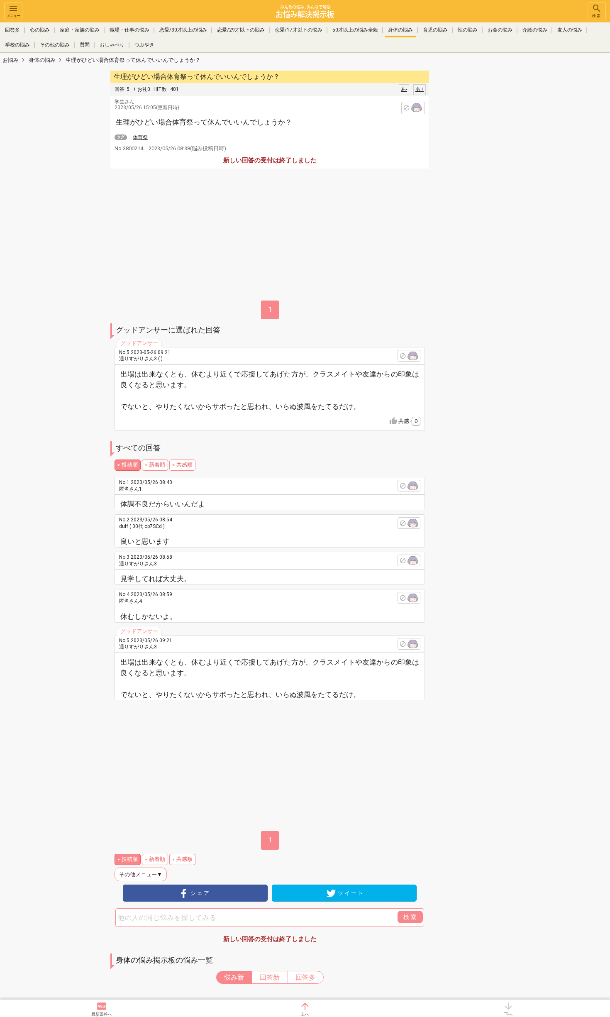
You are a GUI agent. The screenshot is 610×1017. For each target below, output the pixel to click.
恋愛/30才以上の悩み (183, 30)
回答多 (12, 30)
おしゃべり (112, 45)
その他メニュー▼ (140, 874)
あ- (404, 89)
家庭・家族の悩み (80, 30)
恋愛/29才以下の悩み (241, 30)
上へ (305, 1014)
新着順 (157, 465)
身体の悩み (400, 30)
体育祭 (140, 137)
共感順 (184, 465)
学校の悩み (17, 45)
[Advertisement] (487, 193)
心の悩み (40, 30)
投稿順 (130, 465)
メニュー (13, 16)
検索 (596, 16)
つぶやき (144, 45)
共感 (407, 421)
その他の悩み (55, 45)
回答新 (270, 977)
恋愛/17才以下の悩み (298, 30)
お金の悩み (500, 30)
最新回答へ (101, 1014)
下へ (508, 1014)
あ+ (419, 89)
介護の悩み (534, 30)
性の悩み (468, 30)
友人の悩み (569, 30)
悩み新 (234, 977)
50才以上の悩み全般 (355, 30)
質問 (85, 45)
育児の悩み (435, 30)
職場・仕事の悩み (129, 30)
